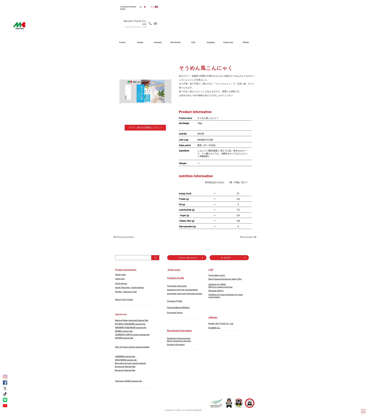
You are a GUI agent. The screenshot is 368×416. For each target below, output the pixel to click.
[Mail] (155, 23)
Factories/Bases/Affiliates (178, 307)
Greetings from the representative (182, 290)
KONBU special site (124, 331)
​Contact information (176, 344)
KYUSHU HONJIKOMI (125, 324)
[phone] (150, 23)
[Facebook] (5, 382)
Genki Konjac (121, 283)
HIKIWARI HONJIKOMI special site (130, 327)
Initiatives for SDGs (217, 284)
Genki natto (120, 274)
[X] (5, 388)
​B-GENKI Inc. (214, 328)
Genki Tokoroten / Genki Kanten (129, 287)
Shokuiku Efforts (215, 291)
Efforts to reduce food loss (220, 287)
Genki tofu (120, 279)
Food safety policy (216, 275)
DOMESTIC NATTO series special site (132, 334)
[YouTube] (5, 405)
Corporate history (175, 312)
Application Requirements (178, 338)
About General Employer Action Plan (225, 279)
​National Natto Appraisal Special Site (131, 320)
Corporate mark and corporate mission (184, 293)
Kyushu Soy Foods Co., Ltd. (221, 323)
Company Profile (174, 301)
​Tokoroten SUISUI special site (128, 381)
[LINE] (5, 400)
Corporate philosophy (177, 286)
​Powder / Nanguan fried (126, 292)
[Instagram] (5, 377)
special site (140, 324)
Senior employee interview (179, 341)
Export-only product (124, 299)
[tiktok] (5, 394)
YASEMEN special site (125, 356)
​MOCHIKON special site (126, 360)
